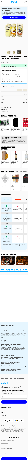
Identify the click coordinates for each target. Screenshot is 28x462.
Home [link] (2, 378)
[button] (26, 2)
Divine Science (7, 57)
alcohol (2, 348)
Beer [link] (11, 378)
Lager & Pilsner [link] (20, 378)
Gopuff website (19, 348)
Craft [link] (15, 378)
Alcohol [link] (6, 378)
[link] (14, 2)
